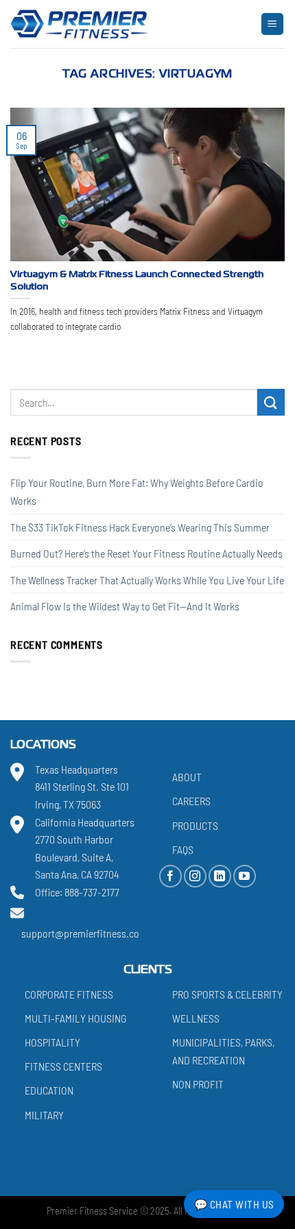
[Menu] (272, 24)
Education (49, 1090)
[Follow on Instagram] (195, 876)
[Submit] (271, 402)
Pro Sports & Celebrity (227, 994)
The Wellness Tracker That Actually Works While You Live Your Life (147, 579)
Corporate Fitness (69, 994)
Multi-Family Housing (75, 1018)
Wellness (196, 1018)
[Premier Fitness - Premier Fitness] (79, 24)
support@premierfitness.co (80, 933)
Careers (191, 800)
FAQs (182, 849)
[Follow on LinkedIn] (220, 876)
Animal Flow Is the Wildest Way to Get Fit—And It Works (124, 605)
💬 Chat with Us (234, 1203)
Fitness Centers (63, 1066)
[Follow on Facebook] (170, 876)
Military (44, 1114)
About (187, 776)
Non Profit (198, 1083)
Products (195, 825)
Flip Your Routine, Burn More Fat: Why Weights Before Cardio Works (136, 492)
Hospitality (52, 1042)
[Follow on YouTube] (244, 876)
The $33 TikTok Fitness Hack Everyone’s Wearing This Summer (140, 527)
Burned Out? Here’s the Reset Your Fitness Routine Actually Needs (146, 553)
